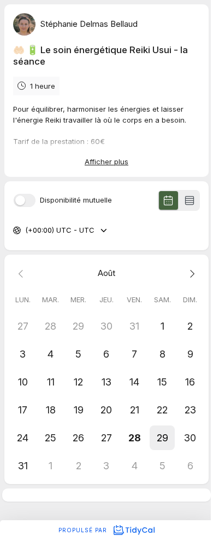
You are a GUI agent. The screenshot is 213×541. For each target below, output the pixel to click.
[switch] (25, 200)
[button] (162, 438)
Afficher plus (106, 161)
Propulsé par (83, 530)
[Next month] (190, 273)
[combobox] (26, 230)
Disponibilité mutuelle (76, 200)
